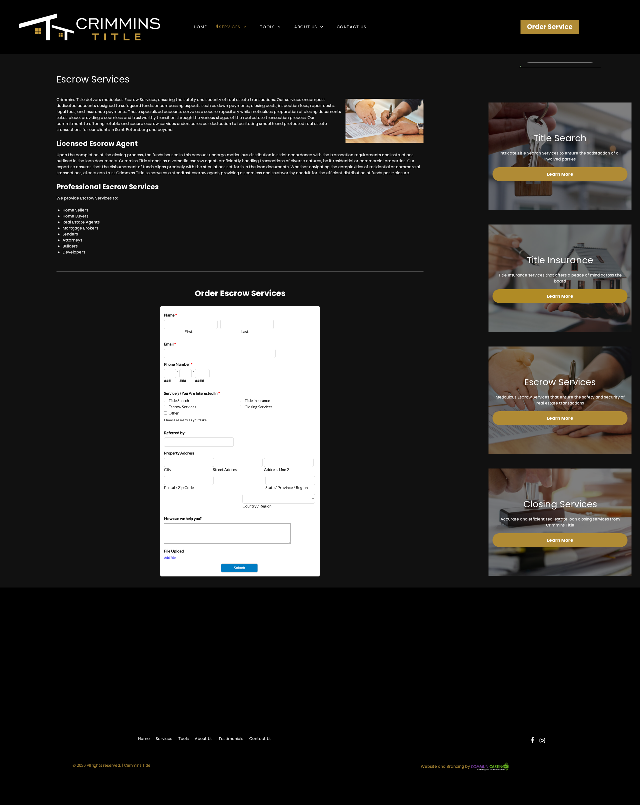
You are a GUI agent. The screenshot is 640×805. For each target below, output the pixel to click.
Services (164, 739)
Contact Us (260, 739)
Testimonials (230, 739)
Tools (183, 739)
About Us (203, 739)
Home (144, 739)
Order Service (549, 26)
